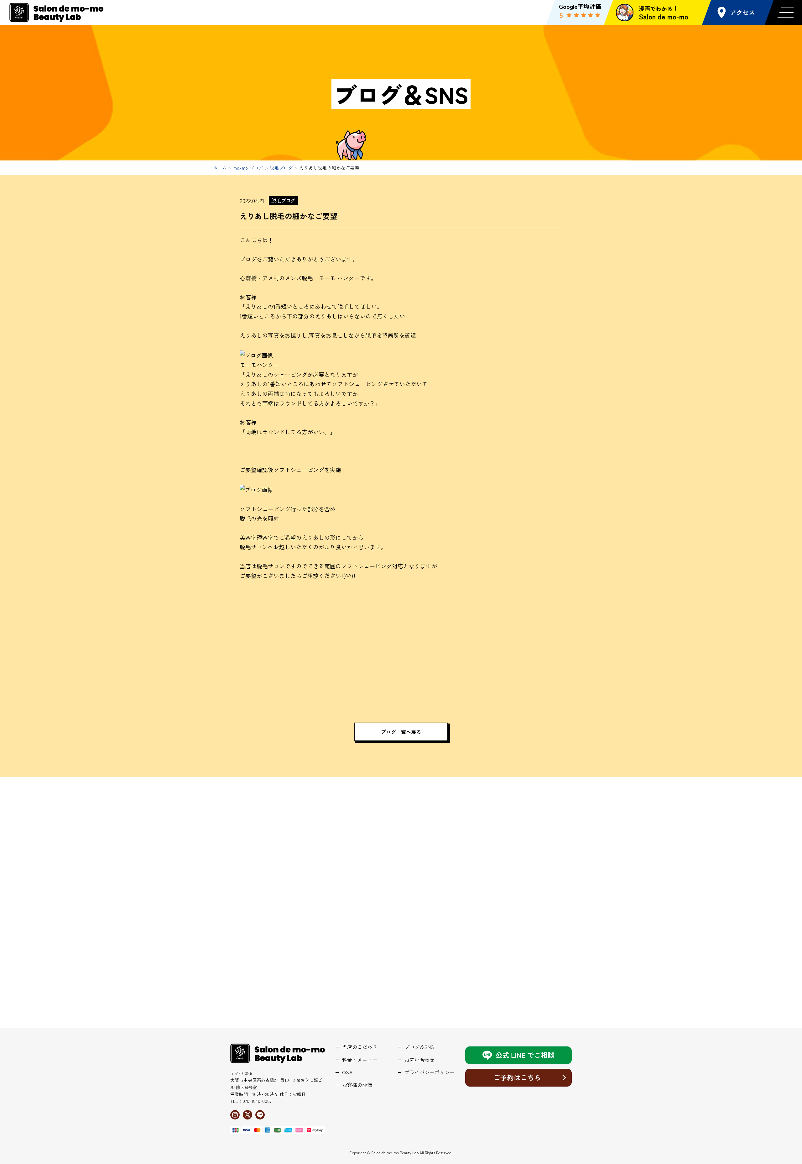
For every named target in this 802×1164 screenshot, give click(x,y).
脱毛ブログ (283, 200)
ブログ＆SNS (419, 1047)
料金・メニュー (359, 1059)
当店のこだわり (359, 1047)
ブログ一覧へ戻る (401, 731)
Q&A (347, 1072)
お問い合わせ (419, 1059)
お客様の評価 (357, 1085)
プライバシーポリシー (429, 1072)
